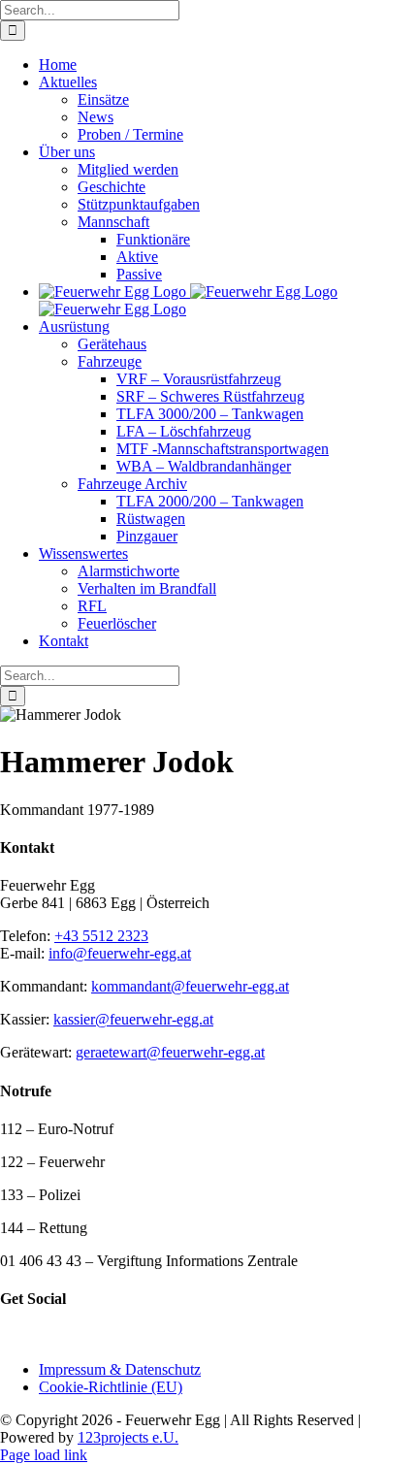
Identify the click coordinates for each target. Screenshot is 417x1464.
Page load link (43, 1455)
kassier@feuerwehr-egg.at (133, 1019)
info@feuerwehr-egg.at (119, 953)
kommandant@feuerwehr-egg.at (190, 986)
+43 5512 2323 (101, 935)
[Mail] (53, 1336)
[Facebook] (10, 1336)
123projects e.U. (128, 1437)
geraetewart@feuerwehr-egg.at (170, 1052)
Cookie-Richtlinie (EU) (110, 1387)
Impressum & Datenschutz (120, 1369)
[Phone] (74, 1336)
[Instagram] (32, 1336)
